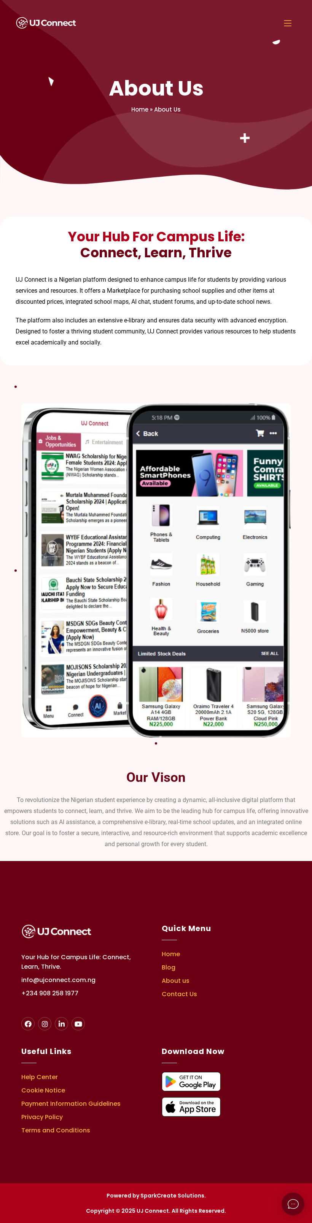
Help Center (39, 1077)
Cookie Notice (43, 1090)
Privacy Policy (42, 1117)
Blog (168, 967)
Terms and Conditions (55, 1130)
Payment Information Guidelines (71, 1103)
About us (175, 980)
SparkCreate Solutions (172, 1195)
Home (139, 109)
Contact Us (179, 994)
